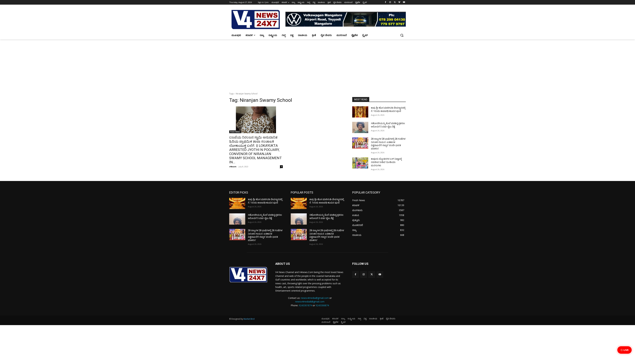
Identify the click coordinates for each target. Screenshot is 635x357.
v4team (232, 166)
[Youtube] (404, 2)
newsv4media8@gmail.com (309, 301)
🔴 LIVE (624, 350)
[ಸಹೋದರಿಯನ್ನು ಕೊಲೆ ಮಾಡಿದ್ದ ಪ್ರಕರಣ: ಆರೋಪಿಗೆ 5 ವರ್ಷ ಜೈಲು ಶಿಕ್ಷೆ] (360, 127)
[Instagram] (390, 2)
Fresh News (235, 132)
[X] (395, 2)
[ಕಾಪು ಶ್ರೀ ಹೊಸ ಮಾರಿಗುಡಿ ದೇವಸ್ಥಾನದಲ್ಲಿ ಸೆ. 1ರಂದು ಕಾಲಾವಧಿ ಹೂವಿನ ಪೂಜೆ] (360, 112)
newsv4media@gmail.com (315, 297)
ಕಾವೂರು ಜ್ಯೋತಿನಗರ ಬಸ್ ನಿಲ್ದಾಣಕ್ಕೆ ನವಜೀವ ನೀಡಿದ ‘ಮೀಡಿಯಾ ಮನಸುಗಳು (386, 162)
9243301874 (305, 305)
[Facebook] (385, 2)
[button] (402, 35)
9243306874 (322, 305)
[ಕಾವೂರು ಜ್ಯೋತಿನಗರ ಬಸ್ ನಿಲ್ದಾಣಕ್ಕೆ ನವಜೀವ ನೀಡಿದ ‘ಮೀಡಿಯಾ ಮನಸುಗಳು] (360, 163)
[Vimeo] (399, 2)
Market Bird (249, 318)
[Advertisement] (317, 64)
